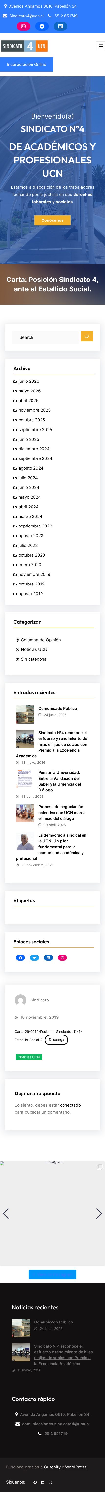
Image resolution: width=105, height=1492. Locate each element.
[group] (52, 1213)
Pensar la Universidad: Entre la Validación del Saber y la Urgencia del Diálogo (59, 781)
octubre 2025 (32, 419)
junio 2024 (29, 487)
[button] (52, 1262)
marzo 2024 (30, 516)
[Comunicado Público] (21, 1329)
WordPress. (76, 1467)
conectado (70, 1105)
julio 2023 (28, 545)
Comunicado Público (57, 708)
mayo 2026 (30, 391)
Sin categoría (34, 659)
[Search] (87, 336)
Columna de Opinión (41, 639)
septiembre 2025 (35, 429)
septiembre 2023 (35, 526)
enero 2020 (30, 564)
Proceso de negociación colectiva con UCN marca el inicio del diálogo (61, 812)
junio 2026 (29, 381)
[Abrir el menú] (100, 45)
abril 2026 (29, 400)
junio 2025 (29, 439)
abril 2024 (29, 506)
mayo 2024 (30, 497)
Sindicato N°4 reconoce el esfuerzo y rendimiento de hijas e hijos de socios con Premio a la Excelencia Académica (51, 744)
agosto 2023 (31, 535)
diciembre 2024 (34, 448)
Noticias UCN (34, 649)
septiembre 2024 (35, 458)
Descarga (56, 1040)
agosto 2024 (31, 468)
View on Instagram (55, 1274)
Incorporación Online (26, 64)
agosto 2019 (31, 593)
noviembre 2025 (35, 410)
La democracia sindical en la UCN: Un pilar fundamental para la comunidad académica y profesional (51, 847)
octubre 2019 (32, 584)
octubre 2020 (32, 555)
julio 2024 (28, 477)
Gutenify (53, 1467)
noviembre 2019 (34, 574)
